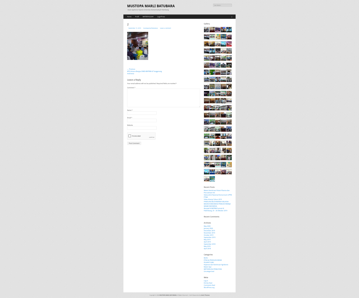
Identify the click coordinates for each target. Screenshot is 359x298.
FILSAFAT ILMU (209, 262)
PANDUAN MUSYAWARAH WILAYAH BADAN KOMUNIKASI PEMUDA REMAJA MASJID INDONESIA (217, 204)
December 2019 (209, 231)
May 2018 (207, 246)
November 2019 (209, 233)
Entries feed (208, 283)
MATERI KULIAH (148, 17)
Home (129, 17)
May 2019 (207, 240)
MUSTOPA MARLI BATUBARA (151, 6)
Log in (206, 281)
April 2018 (207, 249)
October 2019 (208, 235)
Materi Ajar (208, 267)
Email (129, 118)
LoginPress (161, 17)
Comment (131, 88)
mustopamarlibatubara (150, 28)
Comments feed (209, 285)
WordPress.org (209, 287)
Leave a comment (165, 28)
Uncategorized (209, 271)
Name (130, 110)
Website (130, 125)
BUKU (206, 258)
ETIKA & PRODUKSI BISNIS (213, 260)
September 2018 (209, 244)
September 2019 (209, 237)
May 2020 (207, 226)
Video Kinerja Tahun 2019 (213, 199)
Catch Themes (205, 295)
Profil (137, 17)
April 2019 (207, 242)
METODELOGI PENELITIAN (213, 269)
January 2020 (208, 228)
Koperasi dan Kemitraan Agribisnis (216, 265)
